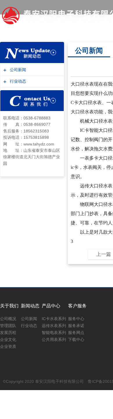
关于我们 (9, 305)
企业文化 (8, 339)
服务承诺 (76, 325)
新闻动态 (30, 305)
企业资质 (8, 346)
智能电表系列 (54, 332)
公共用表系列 (54, 339)
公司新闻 (17, 70)
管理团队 (8, 325)
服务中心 (76, 318)
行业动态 (17, 81)
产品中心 (51, 305)
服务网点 (76, 332)
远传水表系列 (54, 325)
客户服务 (77, 305)
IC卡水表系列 (54, 318)
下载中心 (76, 339)
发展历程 (8, 332)
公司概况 (8, 318)
